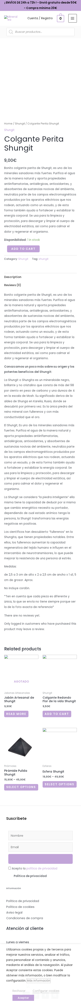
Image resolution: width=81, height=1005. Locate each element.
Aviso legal (14, 912)
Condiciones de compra (24, 918)
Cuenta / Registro (40, 18)
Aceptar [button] (23, 998)
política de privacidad (41, 868)
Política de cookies (20, 907)
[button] (40, 876)
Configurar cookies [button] (46, 991)
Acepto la (34, 868)
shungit (43, 259)
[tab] (40, 277)
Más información (38, 981)
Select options (21, 787)
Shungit (20, 123)
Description (12, 277)
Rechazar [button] (19, 991)
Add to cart (23, 249)
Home (8, 123)
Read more (16, 714)
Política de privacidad (30, 876)
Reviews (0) (12, 285)
